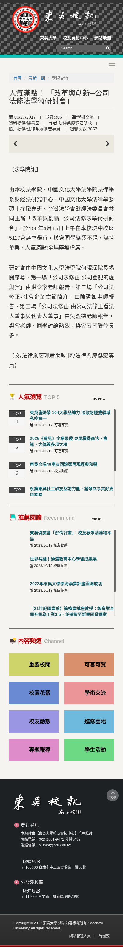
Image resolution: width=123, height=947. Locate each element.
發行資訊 (30, 825)
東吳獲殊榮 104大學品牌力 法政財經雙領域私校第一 (70, 415)
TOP (112, 797)
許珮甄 (104, 936)
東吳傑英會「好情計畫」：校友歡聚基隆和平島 (70, 535)
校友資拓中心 (75, 38)
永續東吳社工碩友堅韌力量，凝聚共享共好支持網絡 (71, 491)
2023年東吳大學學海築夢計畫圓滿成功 (66, 583)
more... (98, 398)
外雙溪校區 (32, 882)
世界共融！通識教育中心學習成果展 (63, 559)
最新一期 (36, 78)
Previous (17, 143)
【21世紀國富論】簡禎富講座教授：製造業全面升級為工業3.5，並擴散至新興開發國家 (72, 611)
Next (105, 143)
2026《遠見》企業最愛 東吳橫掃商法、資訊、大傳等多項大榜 (68, 441)
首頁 (17, 78)
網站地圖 (102, 38)
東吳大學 (48, 38)
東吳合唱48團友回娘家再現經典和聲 (63, 464)
